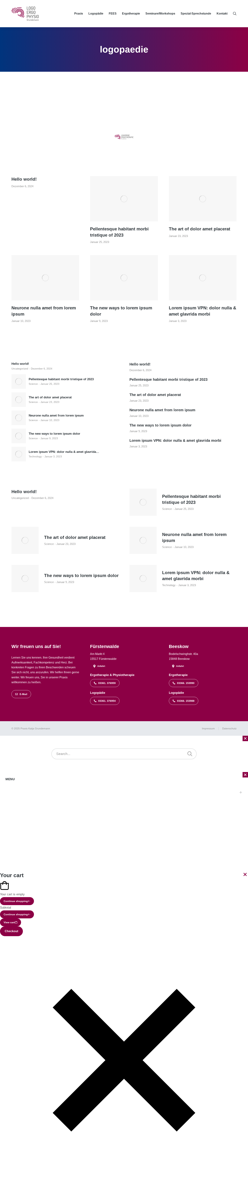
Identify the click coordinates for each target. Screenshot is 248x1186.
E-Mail (23, 694)
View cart (9, 922)
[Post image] (124, 198)
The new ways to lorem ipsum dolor (121, 310)
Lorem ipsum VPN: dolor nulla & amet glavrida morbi (202, 310)
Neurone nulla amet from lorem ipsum (43, 310)
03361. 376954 (107, 700)
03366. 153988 (185, 700)
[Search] (190, 754)
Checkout (11, 931)
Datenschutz (229, 728)
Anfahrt (101, 666)
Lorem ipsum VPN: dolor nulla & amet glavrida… (64, 452)
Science (33, 383)
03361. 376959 (107, 683)
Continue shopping (16, 901)
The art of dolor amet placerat (199, 228)
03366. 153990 (185, 683)
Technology (35, 456)
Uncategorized (19, 368)
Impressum (208, 728)
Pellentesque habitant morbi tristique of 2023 (119, 231)
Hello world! (24, 179)
